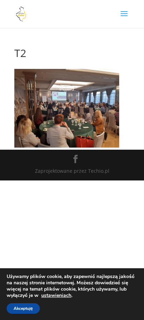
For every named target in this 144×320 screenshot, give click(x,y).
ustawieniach (56, 295)
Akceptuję (23, 308)
